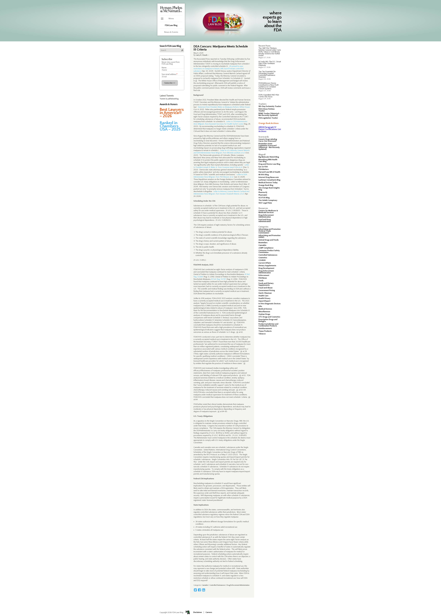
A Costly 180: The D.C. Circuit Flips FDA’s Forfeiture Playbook (270, 63)
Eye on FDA (263, 167)
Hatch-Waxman (265, 293)
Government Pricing (267, 290)
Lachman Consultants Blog (269, 180)
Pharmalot (263, 195)
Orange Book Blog (266, 185)
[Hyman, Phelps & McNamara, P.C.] (171, 12)
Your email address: (169, 74)
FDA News (263, 278)
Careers (209, 612)
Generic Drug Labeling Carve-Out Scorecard (268, 140)
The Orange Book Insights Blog (269, 189)
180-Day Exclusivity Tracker (270, 106)
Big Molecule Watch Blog (269, 157)
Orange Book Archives (269, 123)
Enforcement (264, 275)
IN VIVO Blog (264, 175)
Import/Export (264, 301)
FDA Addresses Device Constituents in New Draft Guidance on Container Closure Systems (268, 86)
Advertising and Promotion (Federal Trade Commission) (270, 231)
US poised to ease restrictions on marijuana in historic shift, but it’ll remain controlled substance (218, 68)
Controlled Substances (268, 255)
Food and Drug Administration (265, 220)
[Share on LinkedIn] (203, 590)
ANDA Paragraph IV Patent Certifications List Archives (270, 129)
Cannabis (262, 245)
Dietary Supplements (267, 266)
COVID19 (262, 260)
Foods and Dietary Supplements (266, 284)
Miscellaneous (264, 312)
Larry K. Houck (201, 55)
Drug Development (266, 268)
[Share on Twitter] (195, 590)
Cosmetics (263, 258)
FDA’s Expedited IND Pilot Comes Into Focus (269, 96)
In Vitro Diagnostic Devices (269, 304)
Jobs (260, 306)
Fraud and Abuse (266, 288)
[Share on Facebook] (199, 590)
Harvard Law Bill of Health (269, 172)
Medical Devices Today (268, 183)
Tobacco (262, 334)
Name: (164, 68)
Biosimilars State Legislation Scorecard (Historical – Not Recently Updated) (269, 146)
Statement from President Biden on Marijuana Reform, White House (224, 107)
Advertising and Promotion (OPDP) (270, 236)
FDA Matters (264, 169)
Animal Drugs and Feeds (268, 240)
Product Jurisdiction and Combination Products (268, 325)
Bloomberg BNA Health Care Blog (268, 160)
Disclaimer (197, 612)
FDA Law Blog (171, 25)
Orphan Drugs (264, 314)
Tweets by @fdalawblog (169, 99)
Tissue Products (265, 331)
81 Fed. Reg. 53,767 (218, 279)
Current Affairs (265, 263)
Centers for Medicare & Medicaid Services (268, 211)
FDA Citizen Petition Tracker (267, 110)
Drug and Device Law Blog (269, 164)
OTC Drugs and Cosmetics (269, 317)
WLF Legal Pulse (265, 203)
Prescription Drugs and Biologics (268, 320)
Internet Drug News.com (269, 177)
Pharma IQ (263, 192)
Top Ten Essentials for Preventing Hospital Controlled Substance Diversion (267, 74)
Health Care (263, 296)
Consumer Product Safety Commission (269, 251)
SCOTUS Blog (264, 198)
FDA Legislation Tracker (268, 118)
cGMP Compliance (266, 248)
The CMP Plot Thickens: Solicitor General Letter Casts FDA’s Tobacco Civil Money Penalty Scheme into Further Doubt (270, 52)
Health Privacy (264, 298)
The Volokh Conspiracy (268, 200)
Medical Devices (265, 309)
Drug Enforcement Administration (266, 216)
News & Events (171, 32)
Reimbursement (265, 328)
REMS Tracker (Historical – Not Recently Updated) (269, 114)
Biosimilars (263, 243)
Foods (261, 281)
